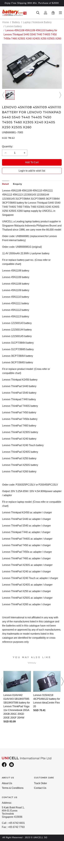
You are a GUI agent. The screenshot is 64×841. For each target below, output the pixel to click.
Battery (16, 22)
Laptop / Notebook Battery (37, 22)
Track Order (40, 783)
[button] (3, 95)
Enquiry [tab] (17, 184)
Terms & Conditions (12, 788)
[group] (10, 95)
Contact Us (40, 788)
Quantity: (7, 146)
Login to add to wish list (32, 170)
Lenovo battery (13, 26)
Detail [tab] (5, 184)
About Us (7, 783)
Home (5, 22)
